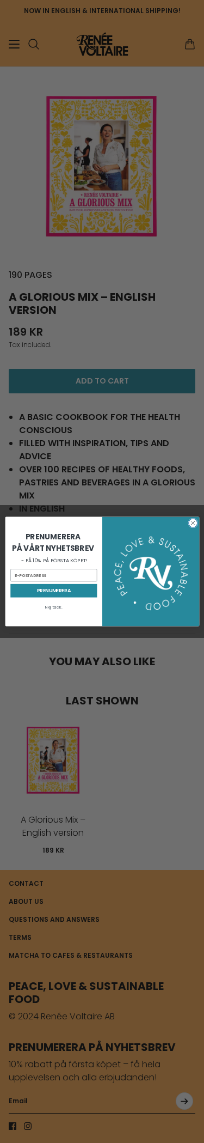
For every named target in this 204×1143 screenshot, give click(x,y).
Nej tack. (53, 607)
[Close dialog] (192, 523)
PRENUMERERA (53, 590)
